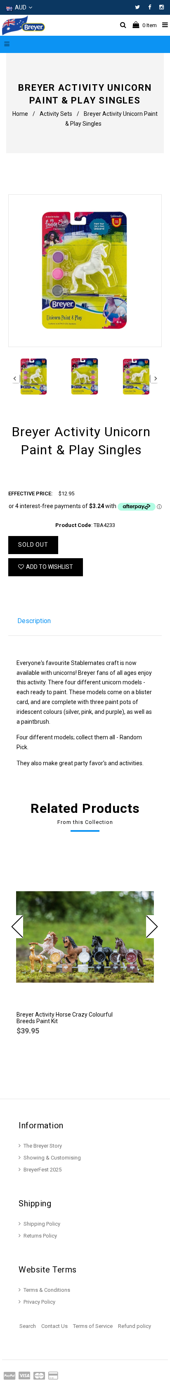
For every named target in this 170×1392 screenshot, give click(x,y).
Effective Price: (30, 493)
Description (34, 621)
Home (20, 113)
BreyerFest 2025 (42, 1170)
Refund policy (134, 1326)
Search (27, 1326)
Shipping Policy (42, 1224)
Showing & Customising (52, 1158)
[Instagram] (161, 7)
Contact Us (54, 1326)
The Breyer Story (43, 1146)
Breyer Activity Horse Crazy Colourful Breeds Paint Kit (65, 1017)
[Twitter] (139, 7)
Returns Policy (40, 1236)
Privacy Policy (39, 1302)
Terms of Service (93, 1326)
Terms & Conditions (47, 1290)
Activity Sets (56, 113)
